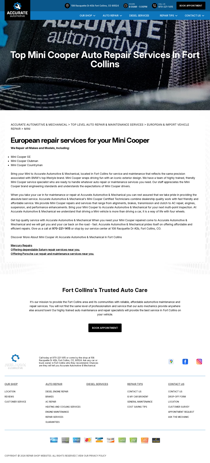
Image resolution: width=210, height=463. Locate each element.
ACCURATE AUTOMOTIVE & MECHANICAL (39, 124)
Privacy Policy (97, 455)
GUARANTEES (53, 422)
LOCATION (10, 391)
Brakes (50, 396)
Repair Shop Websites (38, 455)
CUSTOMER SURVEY (178, 406)
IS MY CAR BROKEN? (137, 396)
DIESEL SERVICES (139, 15)
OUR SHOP (86, 15)
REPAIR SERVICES (54, 417)
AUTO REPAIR (110, 15)
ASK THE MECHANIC (178, 417)
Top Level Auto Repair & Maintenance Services (107, 124)
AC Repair (51, 401)
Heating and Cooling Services (63, 406)
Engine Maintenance (57, 412)
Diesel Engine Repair (57, 391)
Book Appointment (191, 5)
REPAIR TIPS (167, 15)
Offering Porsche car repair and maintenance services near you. (52, 253)
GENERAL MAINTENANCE (140, 401)
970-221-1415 (61, 228)
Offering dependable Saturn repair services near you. (45, 249)
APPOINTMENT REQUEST (181, 412)
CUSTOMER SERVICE (15, 401)
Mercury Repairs (21, 245)
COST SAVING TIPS (137, 406)
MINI (27, 128)
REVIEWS (9, 396)
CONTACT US (193, 15)
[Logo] (17, 10)
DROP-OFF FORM (177, 396)
